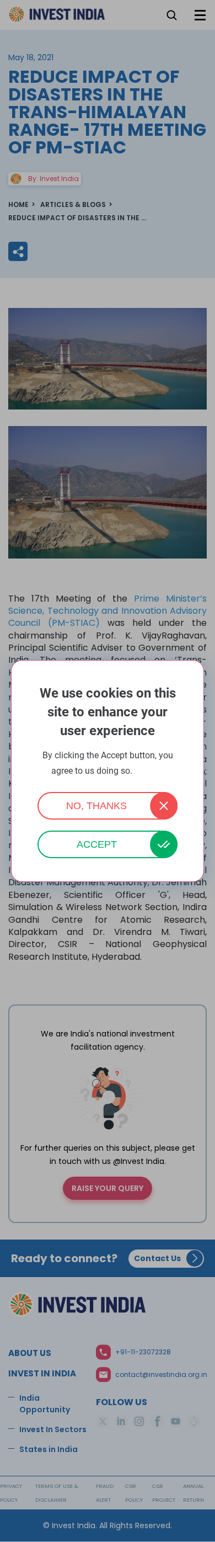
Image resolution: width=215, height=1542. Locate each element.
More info (149, 771)
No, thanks (96, 805)
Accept (97, 844)
